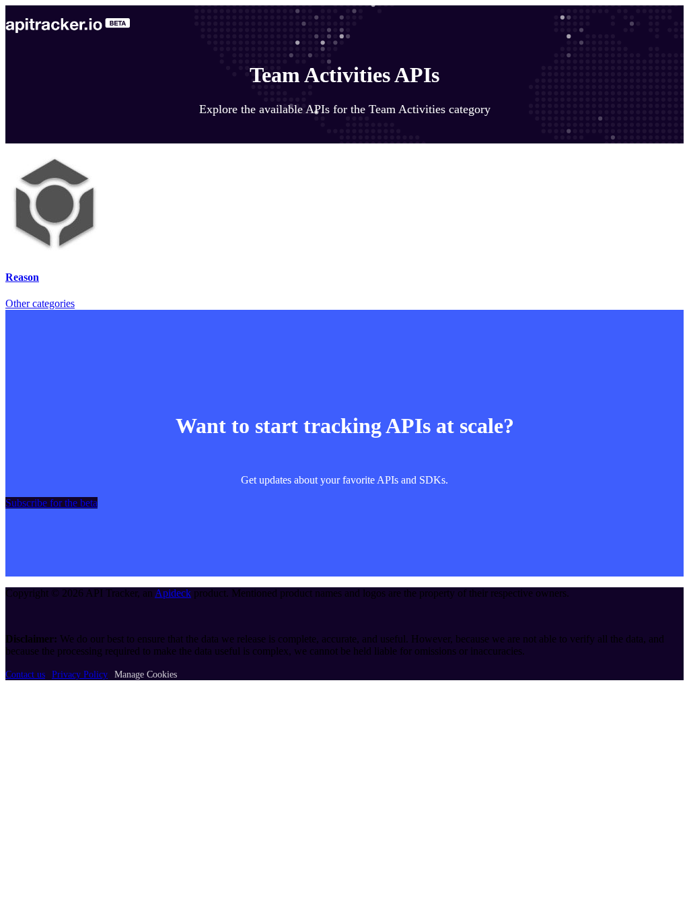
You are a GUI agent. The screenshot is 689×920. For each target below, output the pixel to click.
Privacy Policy (80, 674)
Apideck (173, 593)
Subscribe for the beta (51, 502)
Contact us (25, 674)
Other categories (40, 303)
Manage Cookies (145, 674)
